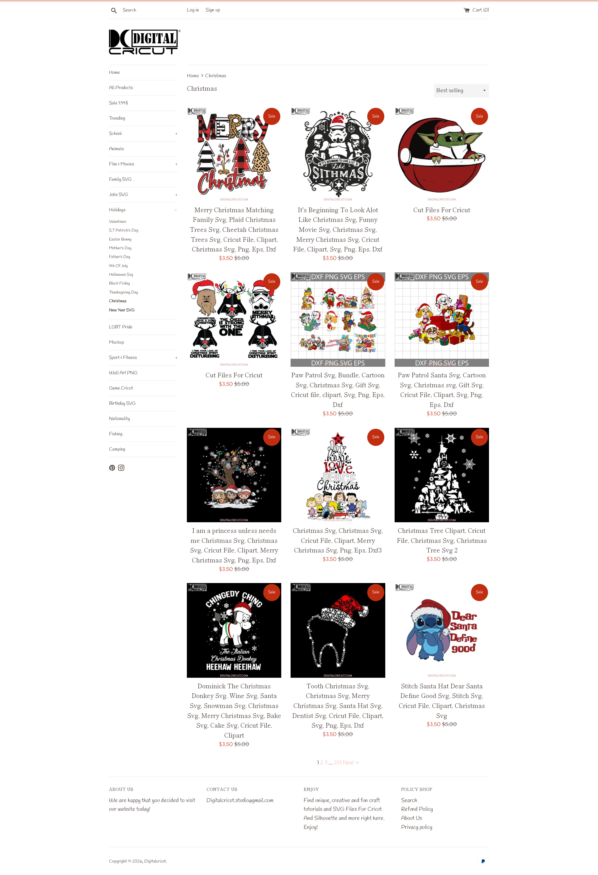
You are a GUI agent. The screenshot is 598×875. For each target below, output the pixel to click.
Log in (193, 10)
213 (338, 763)
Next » (351, 763)
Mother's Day (120, 248)
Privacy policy (416, 827)
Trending (117, 118)
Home (114, 72)
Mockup (116, 342)
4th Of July (118, 266)
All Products (121, 88)
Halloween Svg (121, 274)
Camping (117, 449)
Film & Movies (143, 164)
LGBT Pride (120, 327)
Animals (116, 149)
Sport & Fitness (143, 358)
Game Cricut (121, 388)
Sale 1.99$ (118, 103)
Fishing (115, 434)
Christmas (117, 301)
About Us (411, 818)
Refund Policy (417, 809)
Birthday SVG (122, 403)
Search (409, 800)
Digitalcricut (155, 861)
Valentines (117, 221)
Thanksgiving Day (123, 292)
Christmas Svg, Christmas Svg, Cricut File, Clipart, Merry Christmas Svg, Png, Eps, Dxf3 (338, 540)
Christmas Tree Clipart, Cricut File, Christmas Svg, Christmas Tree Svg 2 (442, 540)
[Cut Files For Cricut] (442, 154)
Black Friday (119, 283)
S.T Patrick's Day (123, 230)
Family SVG (120, 179)
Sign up (213, 10)
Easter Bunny (120, 239)
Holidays (143, 210)
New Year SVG (122, 310)
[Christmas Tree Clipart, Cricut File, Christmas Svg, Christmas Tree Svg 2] (442, 475)
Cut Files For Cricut (441, 209)
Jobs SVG (143, 195)
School (143, 134)
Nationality (119, 419)
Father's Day (119, 257)
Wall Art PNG (123, 373)
